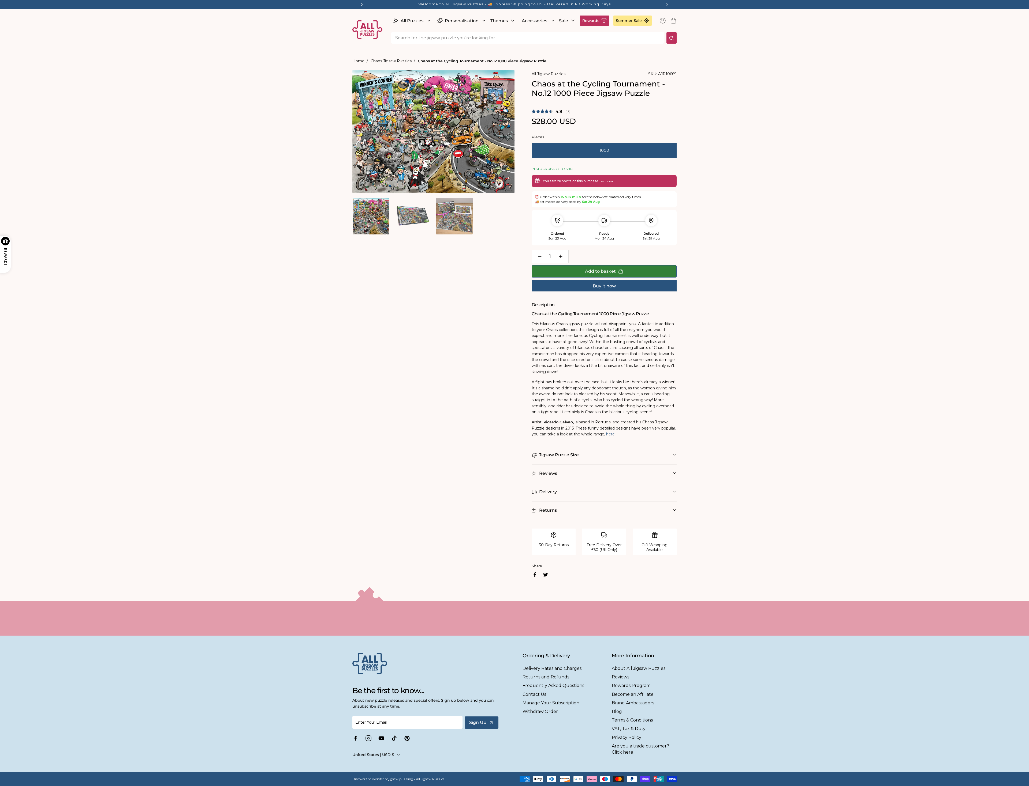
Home (358, 61)
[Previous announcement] (362, 4)
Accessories (534, 20)
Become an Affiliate (633, 694)
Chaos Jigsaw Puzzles (391, 61)
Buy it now (604, 285)
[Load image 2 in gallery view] (412, 216)
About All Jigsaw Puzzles (638, 668)
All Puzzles (412, 20)
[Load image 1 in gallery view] (371, 216)
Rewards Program (631, 685)
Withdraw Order (540, 711)
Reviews (620, 676)
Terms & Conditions (632, 720)
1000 (604, 150)
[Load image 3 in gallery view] (454, 216)
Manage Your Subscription (551, 702)
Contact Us (534, 694)
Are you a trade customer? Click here (640, 749)
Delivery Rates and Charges (552, 668)
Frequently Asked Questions (553, 685)
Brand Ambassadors (633, 702)
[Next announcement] (667, 4)
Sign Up (477, 722)
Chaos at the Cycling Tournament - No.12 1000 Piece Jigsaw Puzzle (482, 61)
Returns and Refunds (546, 676)
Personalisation (462, 20)
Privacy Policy (626, 737)
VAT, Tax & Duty (629, 728)
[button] (411, 20)
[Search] (671, 38)
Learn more (606, 181)
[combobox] (527, 38)
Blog (617, 711)
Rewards (590, 20)
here (610, 434)
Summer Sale (629, 20)
